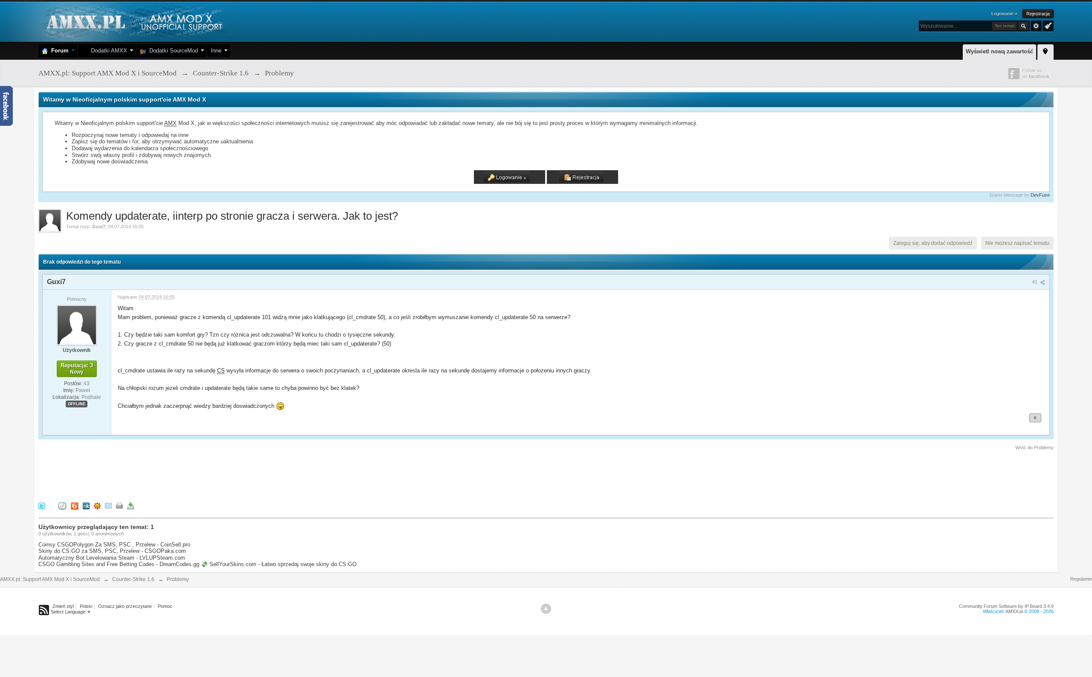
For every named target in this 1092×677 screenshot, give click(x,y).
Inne (216, 50)
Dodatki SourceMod (172, 50)
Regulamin (1081, 578)
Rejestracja (1038, 13)
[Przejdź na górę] (546, 609)
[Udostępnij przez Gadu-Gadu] (97, 506)
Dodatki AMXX (107, 50)
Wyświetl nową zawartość (999, 51)
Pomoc (165, 606)
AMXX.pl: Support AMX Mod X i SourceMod (50, 579)
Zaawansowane (1036, 26)
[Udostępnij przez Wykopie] (62, 506)
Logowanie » (1004, 13)
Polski (86, 606)
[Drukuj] (119, 506)
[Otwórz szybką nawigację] (1045, 50)
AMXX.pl (1014, 611)
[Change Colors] (1047, 25)
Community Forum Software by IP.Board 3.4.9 (1006, 606)
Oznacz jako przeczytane (125, 606)
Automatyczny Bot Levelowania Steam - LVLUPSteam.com (111, 558)
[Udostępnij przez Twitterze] (41, 506)
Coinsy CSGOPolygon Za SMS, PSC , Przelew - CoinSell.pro (114, 544)
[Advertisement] (193, 475)
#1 (1035, 282)
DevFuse (1040, 195)
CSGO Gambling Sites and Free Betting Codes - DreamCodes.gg (118, 564)
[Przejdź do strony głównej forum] (133, 21)
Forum (58, 50)
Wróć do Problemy (1034, 447)
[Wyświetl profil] (77, 325)
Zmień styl (63, 606)
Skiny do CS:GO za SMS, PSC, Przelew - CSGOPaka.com (112, 551)
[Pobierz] (130, 506)
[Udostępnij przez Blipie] (74, 506)
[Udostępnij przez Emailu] (108, 506)
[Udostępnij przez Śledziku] (86, 506)
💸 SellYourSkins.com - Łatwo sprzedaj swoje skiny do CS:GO (279, 564)
